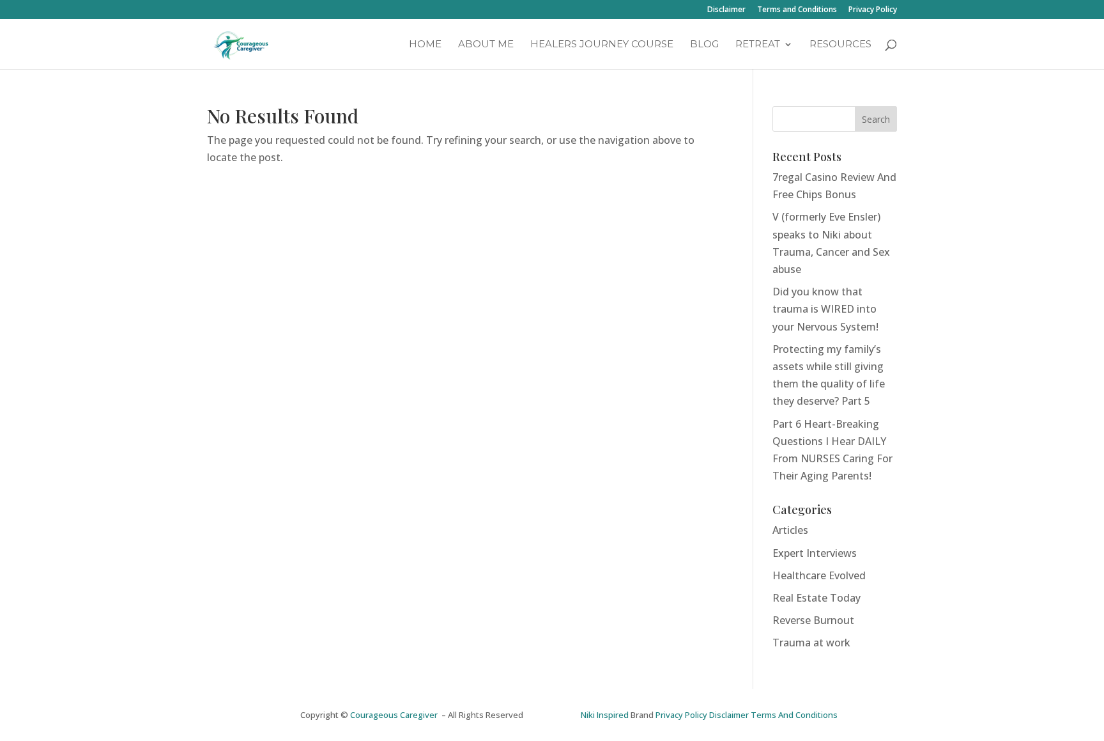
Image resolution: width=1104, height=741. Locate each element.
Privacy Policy (872, 10)
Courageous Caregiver (395, 715)
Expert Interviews (814, 553)
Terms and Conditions (797, 10)
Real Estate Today (816, 598)
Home (425, 45)
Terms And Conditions (794, 715)
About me (486, 45)
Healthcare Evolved (819, 575)
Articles (790, 530)
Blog (704, 45)
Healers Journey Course (601, 45)
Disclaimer (726, 10)
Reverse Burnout (813, 620)
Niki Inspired (605, 715)
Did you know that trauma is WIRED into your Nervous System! (825, 309)
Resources (840, 45)
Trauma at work (811, 643)
